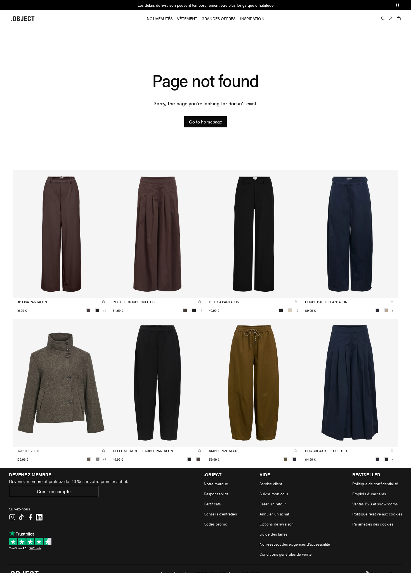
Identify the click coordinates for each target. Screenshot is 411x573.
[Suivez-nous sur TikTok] (21, 517)
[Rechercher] (383, 18)
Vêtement (187, 18)
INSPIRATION (252, 18)
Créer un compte (53, 491)
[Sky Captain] (377, 310)
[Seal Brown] (88, 310)
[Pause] (397, 5)
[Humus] (386, 310)
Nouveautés (160, 18)
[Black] (97, 310)
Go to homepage (205, 121)
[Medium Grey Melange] (97, 459)
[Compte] (391, 18)
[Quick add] (103, 301)
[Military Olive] (285, 459)
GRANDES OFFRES (218, 18)
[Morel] (89, 459)
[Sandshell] (290, 310)
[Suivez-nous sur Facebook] (30, 517)
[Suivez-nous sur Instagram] (12, 517)
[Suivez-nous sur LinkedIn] (39, 517)
